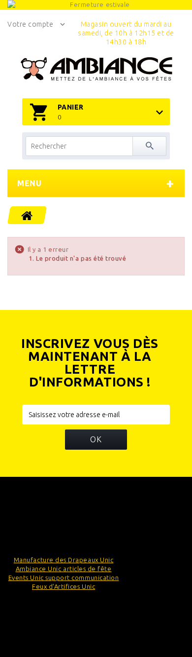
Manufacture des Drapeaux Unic (63, 559)
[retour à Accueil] (27, 215)
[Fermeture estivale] (96, 5)
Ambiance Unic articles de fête (64, 568)
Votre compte (30, 24)
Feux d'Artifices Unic (63, 586)
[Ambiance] (96, 69)
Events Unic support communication (63, 577)
